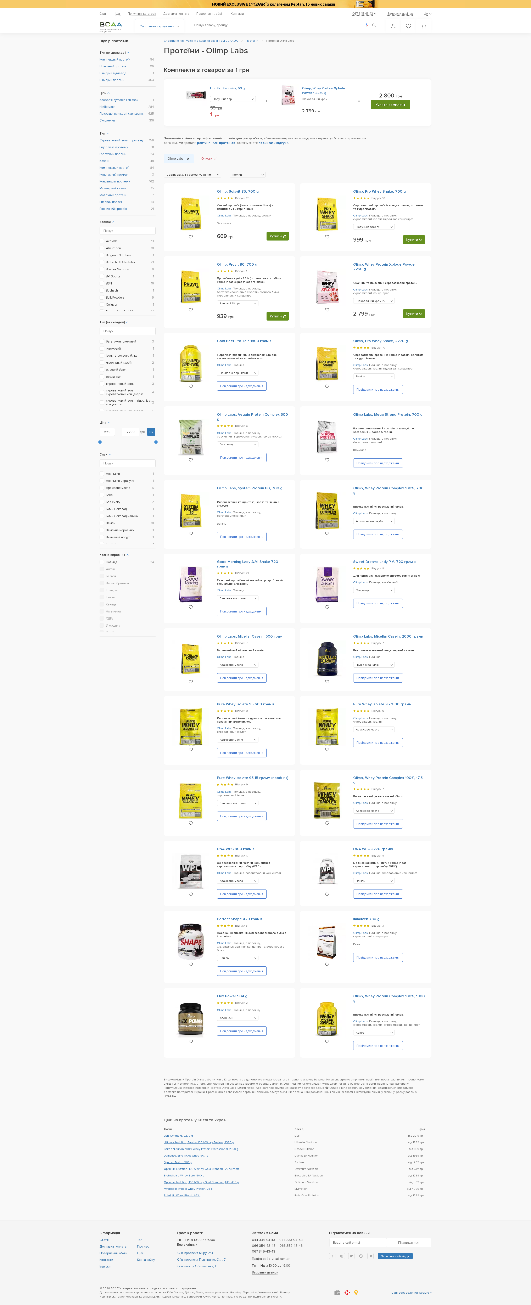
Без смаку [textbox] (227, 444)
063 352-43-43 (291, 1246)
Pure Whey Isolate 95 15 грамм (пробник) (252, 777)
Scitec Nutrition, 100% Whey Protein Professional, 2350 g (201, 1149)
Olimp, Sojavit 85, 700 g (238, 191)
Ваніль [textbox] (230, 303)
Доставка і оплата (176, 14)
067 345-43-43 (263, 1251)
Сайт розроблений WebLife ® (411, 1292)
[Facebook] (332, 1256)
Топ (139, 1240)
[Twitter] (351, 1256)
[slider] (100, 442)
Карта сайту (146, 1260)
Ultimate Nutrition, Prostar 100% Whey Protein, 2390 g (199, 1142)
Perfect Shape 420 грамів (239, 919)
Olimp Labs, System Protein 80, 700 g (250, 488)
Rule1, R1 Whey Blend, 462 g (182, 1195)
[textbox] (192, 175)
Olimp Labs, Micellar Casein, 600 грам (249, 636)
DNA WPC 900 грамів (236, 849)
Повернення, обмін (210, 14)
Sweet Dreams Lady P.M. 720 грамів (384, 561)
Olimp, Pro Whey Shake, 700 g (379, 191)
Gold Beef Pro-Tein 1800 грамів (244, 341)
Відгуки (105, 1266)
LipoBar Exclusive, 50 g (227, 88)
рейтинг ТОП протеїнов (216, 143)
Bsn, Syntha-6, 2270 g (178, 1135)
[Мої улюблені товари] (408, 26)
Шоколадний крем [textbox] (375, 301)
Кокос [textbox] (360, 1032)
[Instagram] (342, 1256)
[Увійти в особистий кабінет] (393, 26)
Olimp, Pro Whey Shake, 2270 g (380, 341)
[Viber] (361, 1256)
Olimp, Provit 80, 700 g (237, 264)
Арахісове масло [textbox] (231, 665)
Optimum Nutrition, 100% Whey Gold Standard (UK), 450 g (201, 1182)
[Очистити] (188, 159)
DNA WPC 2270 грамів (373, 849)
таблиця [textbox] (237, 174)
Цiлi (118, 14)
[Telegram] (370, 1256)
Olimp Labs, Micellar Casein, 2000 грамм (388, 636)
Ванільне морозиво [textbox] (233, 598)
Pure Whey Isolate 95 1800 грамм (382, 704)
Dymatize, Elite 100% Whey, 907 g (186, 1155)
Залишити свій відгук (395, 1256)
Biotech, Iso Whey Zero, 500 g (184, 1175)
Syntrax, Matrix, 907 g (178, 1162)
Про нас (143, 1246)
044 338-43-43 (263, 1240)
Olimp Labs (224, 215)
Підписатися (408, 1242)
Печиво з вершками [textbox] (234, 373)
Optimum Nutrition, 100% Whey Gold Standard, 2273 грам (201, 1169)
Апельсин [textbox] (226, 1018)
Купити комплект (390, 104)
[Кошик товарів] (423, 26)
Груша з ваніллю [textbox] (367, 665)
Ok (151, 432)
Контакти (237, 14)
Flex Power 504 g (232, 996)
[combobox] (233, 99)
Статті (104, 14)
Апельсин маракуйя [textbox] (369, 521)
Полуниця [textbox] (223, 99)
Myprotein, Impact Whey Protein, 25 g (188, 1189)
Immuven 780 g (366, 919)
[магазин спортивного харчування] (114, 24)
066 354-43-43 (263, 1246)
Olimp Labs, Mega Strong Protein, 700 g (388, 414)
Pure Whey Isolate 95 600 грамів (245, 704)
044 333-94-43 (291, 1240)
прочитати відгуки (273, 143)
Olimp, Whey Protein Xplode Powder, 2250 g (323, 90)
